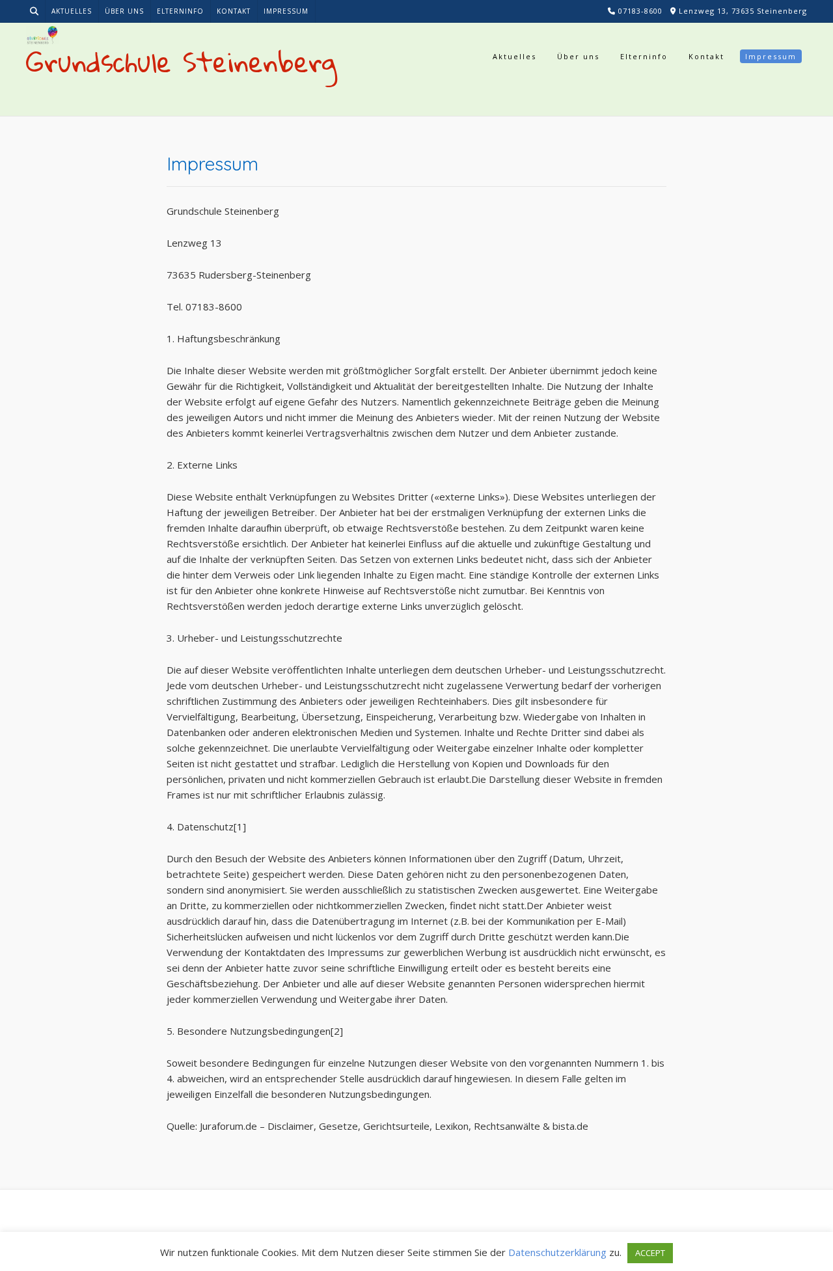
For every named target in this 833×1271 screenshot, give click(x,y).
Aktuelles (71, 11)
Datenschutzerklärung (557, 1252)
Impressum (286, 11)
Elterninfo (180, 11)
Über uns (124, 11)
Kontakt (234, 11)
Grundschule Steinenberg (181, 62)
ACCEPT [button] (650, 1253)
